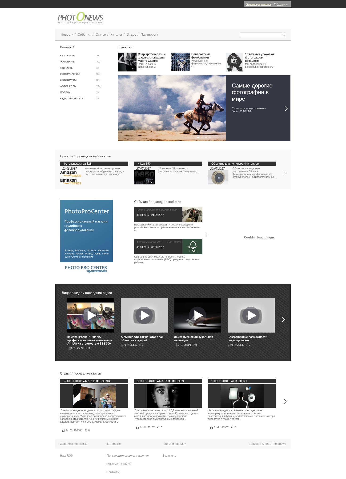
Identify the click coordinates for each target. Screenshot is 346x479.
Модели (79, 92)
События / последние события (157, 202)
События (84, 34)
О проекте (114, 444)
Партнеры (148, 34)
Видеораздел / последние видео (87, 293)
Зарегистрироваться (258, 4)
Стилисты (79, 68)
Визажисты (79, 55)
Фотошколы (80, 86)
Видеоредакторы (79, 98)
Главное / (125, 47)
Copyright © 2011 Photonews (267, 444)
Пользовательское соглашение (128, 455)
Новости (67, 34)
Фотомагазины (80, 74)
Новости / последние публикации (85, 156)
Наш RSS (66, 455)
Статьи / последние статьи (80, 373)
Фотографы (80, 61)
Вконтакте (169, 455)
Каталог (116, 34)
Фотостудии (80, 80)
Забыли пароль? (175, 444)
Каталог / (67, 47)
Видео (131, 34)
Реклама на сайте (119, 464)
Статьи (101, 34)
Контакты (113, 472)
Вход (280, 4)
